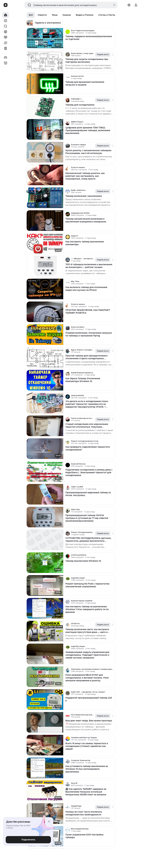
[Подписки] (5, 20)
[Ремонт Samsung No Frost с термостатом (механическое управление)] (45, 585)
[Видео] (5, 43)
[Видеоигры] (5, 57)
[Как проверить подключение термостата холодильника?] (45, 448)
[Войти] (136, 5)
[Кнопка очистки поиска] (114, 5)
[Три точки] (112, 31)
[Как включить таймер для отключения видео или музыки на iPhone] (45, 289)
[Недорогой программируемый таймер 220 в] (45, 699)
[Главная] (5, 15)
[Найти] (5, 26)
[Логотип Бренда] (5, 5)
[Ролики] (5, 48)
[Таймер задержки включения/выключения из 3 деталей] (45, 38)
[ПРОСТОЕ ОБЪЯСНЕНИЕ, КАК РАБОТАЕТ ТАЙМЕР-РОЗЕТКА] (45, 311)
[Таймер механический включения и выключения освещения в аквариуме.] (45, 220)
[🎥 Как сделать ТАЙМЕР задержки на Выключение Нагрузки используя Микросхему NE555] (45, 790)
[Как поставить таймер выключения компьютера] (45, 243)
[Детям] (5, 63)
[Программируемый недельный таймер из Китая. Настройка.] (45, 494)
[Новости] (5, 31)
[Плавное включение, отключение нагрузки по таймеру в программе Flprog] (45, 334)
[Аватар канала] (67, 31)
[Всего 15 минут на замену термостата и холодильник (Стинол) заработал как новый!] (45, 745)
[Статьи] (5, 37)
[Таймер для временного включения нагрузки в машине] (45, 83)
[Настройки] (129, 5)
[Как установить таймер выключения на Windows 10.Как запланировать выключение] (45, 768)
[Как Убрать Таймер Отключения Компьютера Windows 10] (45, 380)
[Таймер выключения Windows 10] (45, 562)
